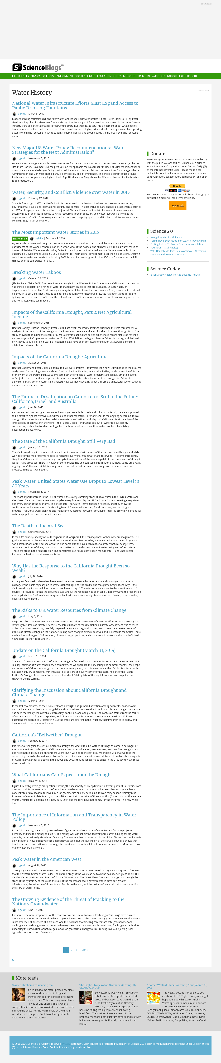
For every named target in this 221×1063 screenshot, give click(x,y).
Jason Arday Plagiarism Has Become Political (175, 274)
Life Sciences (20, 76)
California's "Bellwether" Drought (47, 735)
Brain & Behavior (148, 76)
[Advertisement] (110, 30)
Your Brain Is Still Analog (164, 247)
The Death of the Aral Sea (38, 526)
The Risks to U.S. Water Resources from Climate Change (69, 610)
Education (104, 76)
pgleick (22, 113)
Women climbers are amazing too (32, 985)
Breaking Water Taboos (36, 272)
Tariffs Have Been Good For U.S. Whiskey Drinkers (178, 240)
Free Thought (188, 76)
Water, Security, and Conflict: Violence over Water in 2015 (71, 192)
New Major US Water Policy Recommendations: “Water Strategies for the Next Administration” (69, 150)
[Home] (45, 67)
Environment (64, 76)
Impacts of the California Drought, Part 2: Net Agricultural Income (72, 314)
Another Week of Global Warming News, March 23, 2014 (177, 986)
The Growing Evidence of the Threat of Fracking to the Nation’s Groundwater (68, 902)
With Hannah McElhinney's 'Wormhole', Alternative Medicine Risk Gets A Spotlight (178, 252)
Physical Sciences (42, 76)
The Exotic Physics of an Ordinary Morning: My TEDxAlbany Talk (107, 986)
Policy (117, 76)
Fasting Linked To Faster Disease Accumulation (177, 244)
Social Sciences (85, 76)
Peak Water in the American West (46, 859)
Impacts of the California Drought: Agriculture (60, 357)
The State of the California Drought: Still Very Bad (63, 441)
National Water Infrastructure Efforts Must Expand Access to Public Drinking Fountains (75, 105)
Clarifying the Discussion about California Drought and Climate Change (69, 693)
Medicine (129, 76)
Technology (169, 76)
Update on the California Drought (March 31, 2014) (64, 650)
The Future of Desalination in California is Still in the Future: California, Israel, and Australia (75, 399)
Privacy (66, 1043)
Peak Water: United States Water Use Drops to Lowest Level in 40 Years (76, 483)
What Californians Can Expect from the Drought (62, 775)
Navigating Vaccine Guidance (166, 237)
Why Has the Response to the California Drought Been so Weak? (71, 568)
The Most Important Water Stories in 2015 (55, 232)
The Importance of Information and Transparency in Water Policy (74, 817)
